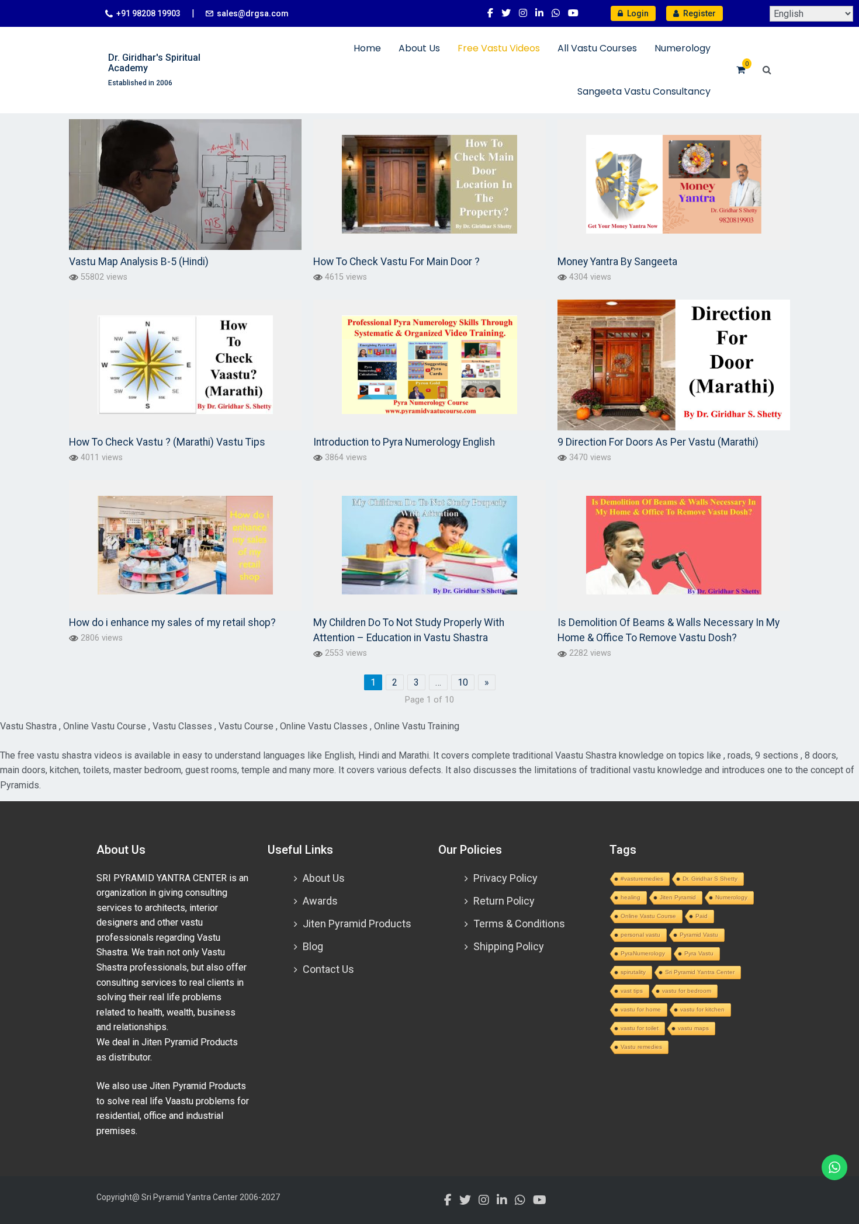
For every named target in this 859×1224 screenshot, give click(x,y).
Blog (313, 946)
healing (630, 897)
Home (367, 48)
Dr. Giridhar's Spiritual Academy (154, 63)
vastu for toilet (640, 1028)
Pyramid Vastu (699, 934)
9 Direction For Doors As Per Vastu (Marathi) (657, 442)
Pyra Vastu (698, 953)
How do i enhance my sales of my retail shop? (172, 622)
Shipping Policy (508, 946)
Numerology (682, 48)
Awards (320, 901)
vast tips (632, 990)
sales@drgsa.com (253, 13)
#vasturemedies (642, 878)
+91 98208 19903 (148, 13)
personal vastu (640, 934)
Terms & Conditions (519, 923)
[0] (740, 69)
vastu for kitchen (702, 1009)
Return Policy (504, 901)
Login (637, 13)
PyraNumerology (643, 953)
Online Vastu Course (648, 916)
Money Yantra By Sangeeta (617, 261)
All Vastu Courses (597, 48)
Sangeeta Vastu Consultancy (644, 91)
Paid (701, 916)
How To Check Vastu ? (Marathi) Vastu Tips (167, 442)
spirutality (633, 972)
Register (698, 13)
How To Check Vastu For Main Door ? (396, 261)
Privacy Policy (505, 878)
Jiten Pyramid (678, 897)
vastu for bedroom (686, 990)
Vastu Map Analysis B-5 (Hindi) (139, 261)
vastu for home (641, 1009)
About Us (419, 48)
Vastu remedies (641, 1047)
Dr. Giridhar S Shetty (710, 878)
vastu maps (693, 1028)
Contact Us (328, 969)
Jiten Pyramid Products (357, 923)
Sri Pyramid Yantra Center (700, 972)
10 (463, 682)
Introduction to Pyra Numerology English (404, 442)
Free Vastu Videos (499, 48)
